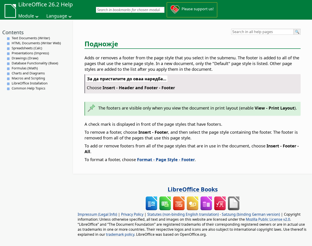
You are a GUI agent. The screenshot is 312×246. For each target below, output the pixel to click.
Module (26, 16)
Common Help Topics (28, 88)
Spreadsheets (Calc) (27, 48)
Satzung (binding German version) (251, 214)
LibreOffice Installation (30, 83)
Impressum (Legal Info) (97, 214)
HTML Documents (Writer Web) (36, 43)
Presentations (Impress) (30, 53)
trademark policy (120, 234)
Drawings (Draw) (25, 58)
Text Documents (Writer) (31, 38)
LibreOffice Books (193, 189)
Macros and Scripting (28, 78)
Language (56, 16)
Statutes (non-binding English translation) (183, 214)
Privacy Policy (132, 214)
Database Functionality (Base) (35, 63)
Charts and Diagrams (28, 73)
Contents (13, 32)
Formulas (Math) (25, 68)
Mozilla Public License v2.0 (268, 219)
